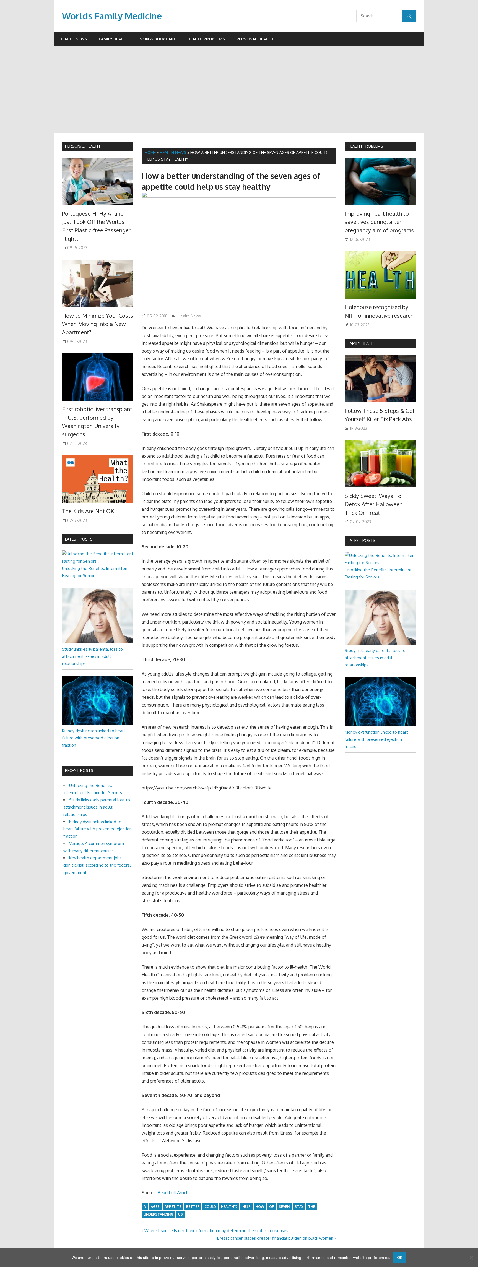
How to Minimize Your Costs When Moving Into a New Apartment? (97, 324)
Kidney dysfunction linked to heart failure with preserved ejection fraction (93, 738)
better (192, 1207)
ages (155, 1207)
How (260, 1207)
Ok (399, 1257)
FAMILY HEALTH (362, 343)
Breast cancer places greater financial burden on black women (275, 1238)
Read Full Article (174, 1192)
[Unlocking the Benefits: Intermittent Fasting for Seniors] (97, 561)
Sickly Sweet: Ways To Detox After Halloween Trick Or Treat (373, 504)
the (311, 1207)
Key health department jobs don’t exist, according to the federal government (97, 865)
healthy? (229, 1207)
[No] (471, 1257)
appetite (173, 1207)
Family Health (113, 39)
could (210, 1207)
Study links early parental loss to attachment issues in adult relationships (92, 656)
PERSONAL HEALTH (82, 146)
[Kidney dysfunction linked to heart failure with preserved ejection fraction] (97, 723)
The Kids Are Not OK (88, 511)
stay (299, 1207)
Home (150, 152)
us (180, 1214)
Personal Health (255, 39)
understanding (158, 1214)
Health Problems (206, 39)
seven (284, 1207)
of (271, 1207)
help (246, 1207)
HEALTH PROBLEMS (365, 146)
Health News (73, 39)
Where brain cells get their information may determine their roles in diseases (216, 1230)
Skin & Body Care (158, 39)
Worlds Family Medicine (112, 16)
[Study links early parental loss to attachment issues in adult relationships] (97, 641)
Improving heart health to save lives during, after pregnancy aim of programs (379, 222)
